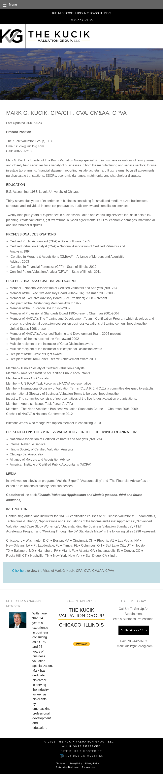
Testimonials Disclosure (67, 767)
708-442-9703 (137, 641)
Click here (19, 570)
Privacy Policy (92, 763)
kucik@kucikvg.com (138, 646)
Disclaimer (61, 763)
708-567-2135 (81, 20)
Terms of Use (88, 767)
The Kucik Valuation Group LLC (85, 741)
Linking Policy (75, 763)
